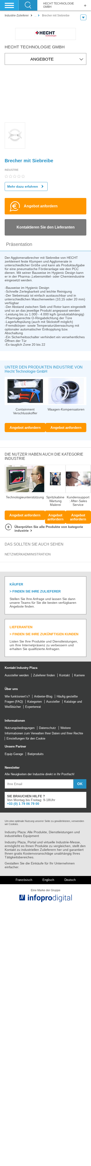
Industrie (11, 169)
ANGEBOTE (42, 59)
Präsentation (19, 244)
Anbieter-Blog (43, 696)
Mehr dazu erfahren (22, 186)
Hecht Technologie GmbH (58, 5)
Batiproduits (36, 754)
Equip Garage (14, 754)
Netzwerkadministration (28, 554)
